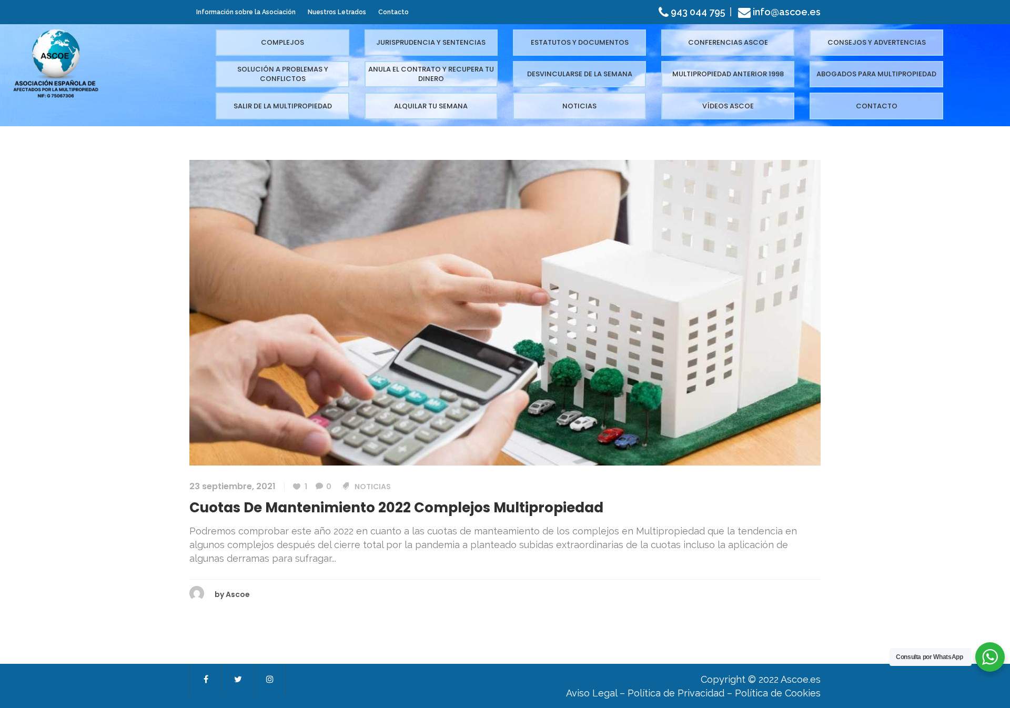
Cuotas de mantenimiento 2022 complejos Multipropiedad (396, 507)
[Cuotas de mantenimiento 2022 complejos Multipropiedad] (505, 312)
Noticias (373, 486)
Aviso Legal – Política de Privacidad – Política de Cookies (693, 693)
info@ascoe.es (787, 11)
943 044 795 (697, 11)
